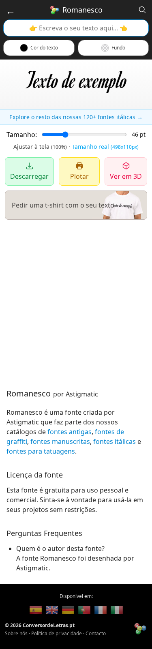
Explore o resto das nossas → (76, 117)
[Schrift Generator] (68, 610)
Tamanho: (21, 134)
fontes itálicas (114, 441)
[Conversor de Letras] (35, 610)
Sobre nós (16, 633)
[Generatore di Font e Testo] (116, 610)
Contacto (96, 633)
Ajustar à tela (40, 146)
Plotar (79, 176)
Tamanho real (105, 146)
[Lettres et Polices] (100, 610)
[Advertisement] (76, 304)
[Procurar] (142, 10)
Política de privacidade (56, 633)
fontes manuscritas (60, 441)
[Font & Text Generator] (51, 610)
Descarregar (29, 176)
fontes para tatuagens (40, 451)
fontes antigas (69, 431)
